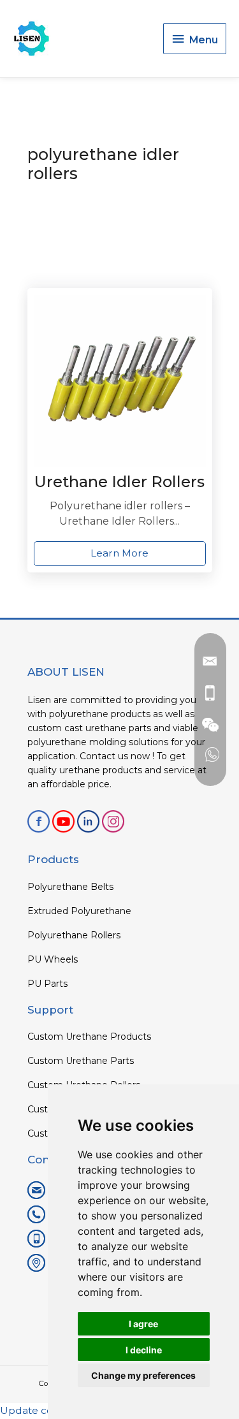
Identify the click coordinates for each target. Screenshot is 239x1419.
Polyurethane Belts (70, 886)
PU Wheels (52, 959)
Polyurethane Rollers (73, 935)
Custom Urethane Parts (80, 1060)
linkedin (88, 821)
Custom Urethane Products (89, 1036)
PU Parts (47, 983)
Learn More (119, 553)
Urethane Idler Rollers (119, 481)
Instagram (113, 821)
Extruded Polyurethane (79, 911)
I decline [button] (144, 1349)
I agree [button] (143, 1323)
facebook (38, 821)
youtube (63, 821)
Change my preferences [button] (143, 1375)
